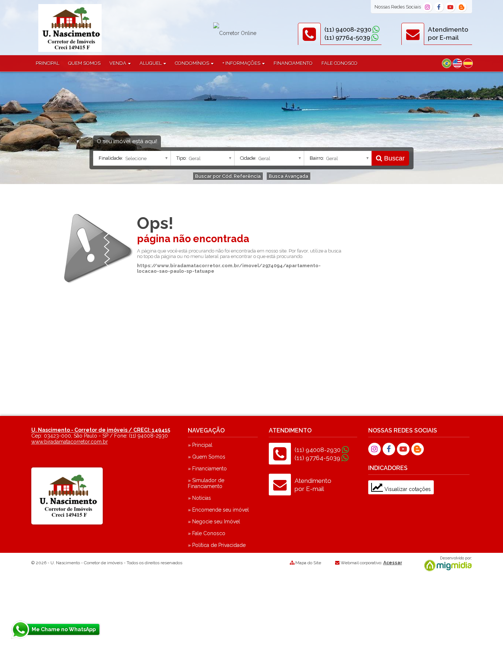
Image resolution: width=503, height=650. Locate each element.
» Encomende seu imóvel (218, 510)
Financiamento (293, 63)
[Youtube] (450, 7)
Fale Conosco (339, 63)
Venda (118, 63)
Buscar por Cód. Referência (228, 176)
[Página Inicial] (70, 50)
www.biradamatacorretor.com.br (69, 442)
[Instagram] (427, 7)
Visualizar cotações (407, 489)
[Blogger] (462, 7)
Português (446, 63)
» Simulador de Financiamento (206, 483)
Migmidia (446, 564)
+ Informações (241, 63)
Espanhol (468, 63)
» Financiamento (207, 468)
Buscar (393, 158)
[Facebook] (439, 7)
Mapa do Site (308, 562)
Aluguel (151, 63)
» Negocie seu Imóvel (214, 521)
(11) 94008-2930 (347, 29)
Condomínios (192, 63)
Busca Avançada (288, 176)
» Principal (200, 445)
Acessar (392, 562)
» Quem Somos (206, 457)
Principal (47, 63)
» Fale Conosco (206, 533)
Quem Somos (84, 63)
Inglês (457, 63)
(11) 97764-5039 (347, 37)
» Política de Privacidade (217, 545)
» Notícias (199, 498)
